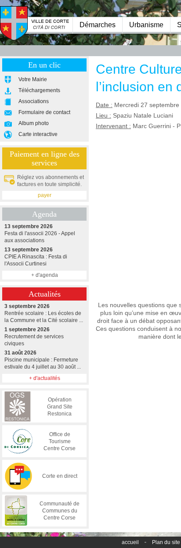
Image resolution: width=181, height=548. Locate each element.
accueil (130, 542)
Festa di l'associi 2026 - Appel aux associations (39, 233)
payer (44, 195)
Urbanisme (146, 25)
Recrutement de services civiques (34, 336)
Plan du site (166, 542)
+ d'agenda (44, 275)
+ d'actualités (44, 378)
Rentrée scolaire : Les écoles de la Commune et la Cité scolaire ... (43, 313)
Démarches (98, 25)
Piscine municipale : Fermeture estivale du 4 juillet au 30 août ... (42, 360)
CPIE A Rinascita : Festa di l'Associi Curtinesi (35, 257)
